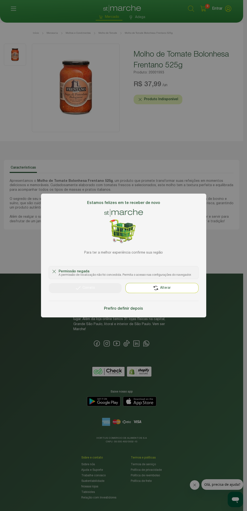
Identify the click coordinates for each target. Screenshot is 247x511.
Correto (88, 287)
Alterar (165, 287)
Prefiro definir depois (123, 308)
